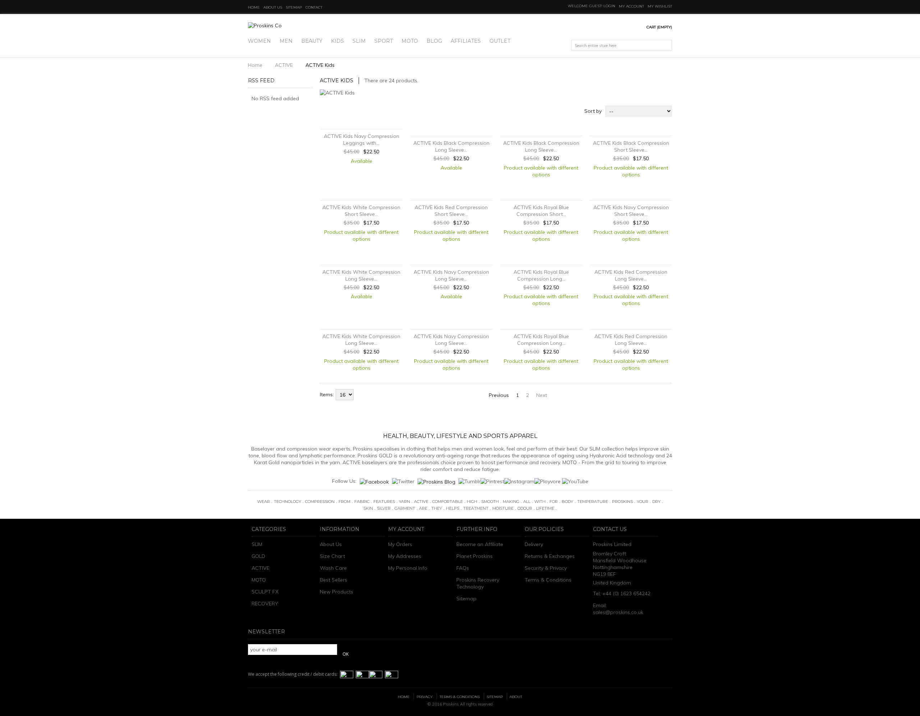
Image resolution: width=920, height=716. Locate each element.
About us (272, 7)
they (436, 508)
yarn (404, 501)
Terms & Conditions (548, 580)
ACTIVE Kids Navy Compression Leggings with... (361, 139)
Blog (434, 41)
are (423, 508)
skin (368, 508)
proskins (622, 501)
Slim (359, 41)
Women (259, 41)
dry (656, 501)
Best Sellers (333, 580)
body (567, 501)
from (344, 501)
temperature (592, 501)
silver (384, 508)
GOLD (258, 556)
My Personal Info (407, 568)
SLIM (257, 544)
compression (320, 501)
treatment (475, 508)
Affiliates (466, 41)
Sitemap (466, 598)
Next (541, 395)
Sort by (593, 111)
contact (313, 7)
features (384, 501)
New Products (336, 591)
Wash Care (333, 568)
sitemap (294, 7)
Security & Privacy (546, 568)
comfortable (447, 501)
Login (609, 6)
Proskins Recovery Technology (477, 583)
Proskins (451, 704)
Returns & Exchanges (550, 556)
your (642, 501)
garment (405, 508)
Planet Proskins (474, 556)
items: (327, 394)
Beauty (311, 41)
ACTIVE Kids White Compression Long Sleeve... (361, 275)
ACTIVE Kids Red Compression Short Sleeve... (451, 210)
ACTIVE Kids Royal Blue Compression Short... (541, 210)
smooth (490, 501)
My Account (631, 6)
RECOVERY (265, 603)
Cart (659, 27)
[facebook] (374, 482)
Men (286, 41)
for (553, 501)
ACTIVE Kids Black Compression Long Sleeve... (451, 146)
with (540, 501)
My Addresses (404, 556)
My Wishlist (660, 6)
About (516, 696)
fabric (361, 501)
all (526, 501)
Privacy (425, 696)
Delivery (534, 544)
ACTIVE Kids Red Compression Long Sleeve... (630, 275)
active (421, 501)
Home (254, 7)
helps (452, 508)
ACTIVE (284, 65)
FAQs (462, 568)
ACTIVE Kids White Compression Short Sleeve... (361, 210)
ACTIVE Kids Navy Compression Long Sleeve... (451, 275)
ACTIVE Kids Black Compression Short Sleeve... (631, 146)
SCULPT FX (265, 591)
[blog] (436, 482)
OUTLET (499, 41)
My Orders (400, 544)
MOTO (409, 41)
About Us (331, 544)
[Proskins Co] (352, 25)
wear (263, 501)
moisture (503, 508)
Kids (337, 41)
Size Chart (332, 556)
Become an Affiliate (479, 544)
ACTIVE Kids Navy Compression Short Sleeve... (631, 210)
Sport (383, 41)
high (472, 501)
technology (287, 501)
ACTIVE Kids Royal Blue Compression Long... (541, 275)
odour (525, 508)
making (511, 501)
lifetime (545, 508)
